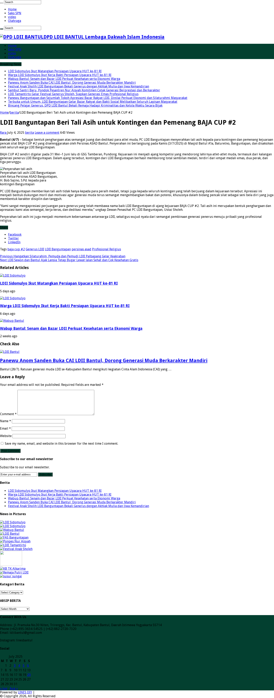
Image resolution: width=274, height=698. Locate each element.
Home (12, 9)
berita (14, 112)
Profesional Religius (106, 249)
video (12, 17)
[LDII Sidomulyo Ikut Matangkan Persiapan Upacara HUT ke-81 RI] (12, 522)
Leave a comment (47, 133)
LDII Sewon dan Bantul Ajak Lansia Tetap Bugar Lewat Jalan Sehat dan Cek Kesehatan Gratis (69, 260)
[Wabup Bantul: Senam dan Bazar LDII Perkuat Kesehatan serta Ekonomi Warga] (12, 530)
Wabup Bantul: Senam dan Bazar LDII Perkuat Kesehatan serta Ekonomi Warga (64, 79)
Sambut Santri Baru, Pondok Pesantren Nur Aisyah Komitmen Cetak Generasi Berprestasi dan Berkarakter (84, 90)
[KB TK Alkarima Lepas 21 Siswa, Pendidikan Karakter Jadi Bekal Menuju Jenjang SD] (12, 569)
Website (6, 436)
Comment (8, 414)
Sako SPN (14, 13)
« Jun (3, 688)
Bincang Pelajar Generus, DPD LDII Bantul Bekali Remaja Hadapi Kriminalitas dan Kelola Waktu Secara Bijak (85, 105)
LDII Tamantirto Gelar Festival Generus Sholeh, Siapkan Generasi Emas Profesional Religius (73, 94)
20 (29, 675)
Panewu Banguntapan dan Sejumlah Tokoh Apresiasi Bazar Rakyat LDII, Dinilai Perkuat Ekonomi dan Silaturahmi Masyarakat (97, 98)
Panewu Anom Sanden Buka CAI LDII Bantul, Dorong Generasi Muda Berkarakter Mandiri (72, 83)
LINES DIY (25, 692)
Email (5, 428)
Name (5, 421)
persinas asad (81, 249)
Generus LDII (35, 249)
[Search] (1, 3)
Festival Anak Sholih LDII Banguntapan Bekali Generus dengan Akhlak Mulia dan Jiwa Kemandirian (78, 86)
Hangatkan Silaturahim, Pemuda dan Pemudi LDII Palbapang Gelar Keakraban (62, 256)
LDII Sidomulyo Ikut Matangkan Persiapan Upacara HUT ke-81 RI (54, 71)
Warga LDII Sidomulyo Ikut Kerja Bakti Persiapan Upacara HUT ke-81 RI (59, 75)
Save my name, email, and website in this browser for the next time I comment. (61, 443)
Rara (3, 133)
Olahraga (14, 21)
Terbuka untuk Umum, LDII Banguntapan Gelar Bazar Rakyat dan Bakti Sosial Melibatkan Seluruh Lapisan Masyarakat (92, 102)
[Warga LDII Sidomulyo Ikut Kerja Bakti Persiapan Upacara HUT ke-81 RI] (12, 526)
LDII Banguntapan (58, 249)
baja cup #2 (16, 249)
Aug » (14, 688)
